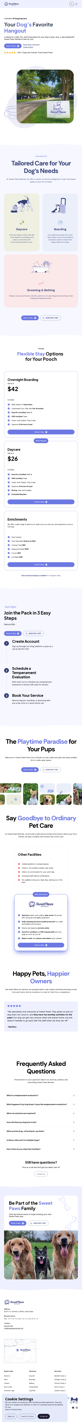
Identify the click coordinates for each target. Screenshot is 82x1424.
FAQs (6, 1379)
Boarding (32, 1379)
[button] (76, 4)
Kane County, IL (59, 1387)
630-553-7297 (8, 1326)
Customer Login (9, 1390)
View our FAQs (9, 624)
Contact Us (41, 1174)
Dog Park (32, 1390)
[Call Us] (72, 4)
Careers (6, 1383)
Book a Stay (8, 1387)
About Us (7, 1376)
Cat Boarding (33, 1387)
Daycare (32, 1376)
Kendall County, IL (60, 1376)
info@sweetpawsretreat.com (13, 1328)
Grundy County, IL (60, 1383)
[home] (11, 4)
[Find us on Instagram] (77, 1408)
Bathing (31, 1383)
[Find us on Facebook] (73, 1408)
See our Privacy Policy (13, 1409)
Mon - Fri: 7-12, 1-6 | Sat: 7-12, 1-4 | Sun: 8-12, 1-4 (21, 1319)
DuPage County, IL (60, 1379)
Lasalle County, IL (60, 1390)
